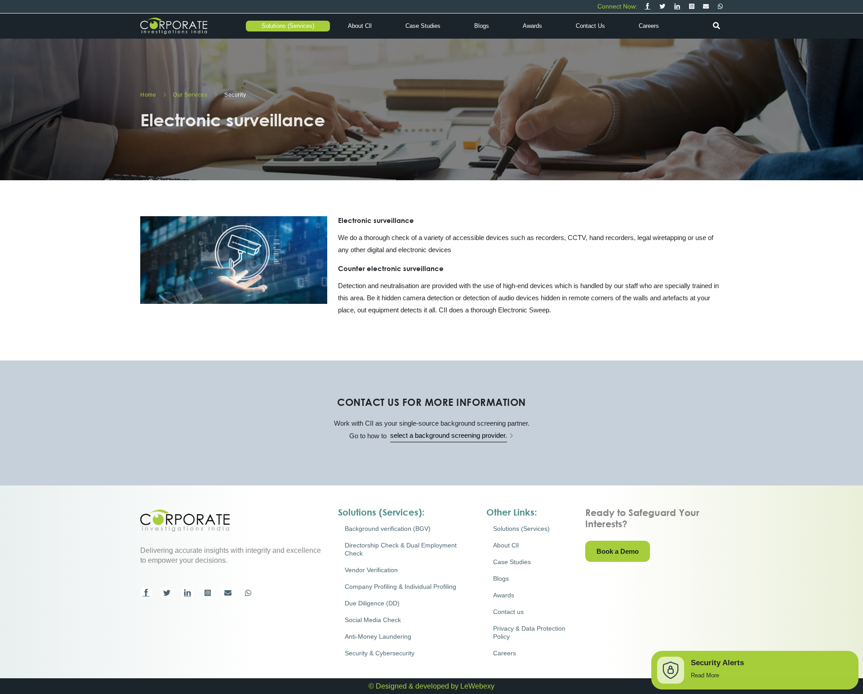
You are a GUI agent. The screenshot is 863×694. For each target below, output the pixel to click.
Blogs (481, 25)
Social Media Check (373, 619)
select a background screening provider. (448, 435)
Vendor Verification (371, 570)
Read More (705, 675)
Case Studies (422, 25)
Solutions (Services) (288, 25)
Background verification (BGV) (388, 528)
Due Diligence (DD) (372, 603)
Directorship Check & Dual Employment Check (401, 549)
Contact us (590, 25)
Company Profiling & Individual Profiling (400, 586)
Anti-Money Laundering (378, 636)
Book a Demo (617, 551)
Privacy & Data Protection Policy (529, 632)
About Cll (360, 25)
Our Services (191, 95)
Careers (649, 25)
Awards (532, 25)
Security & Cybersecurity (379, 653)
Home (149, 95)
